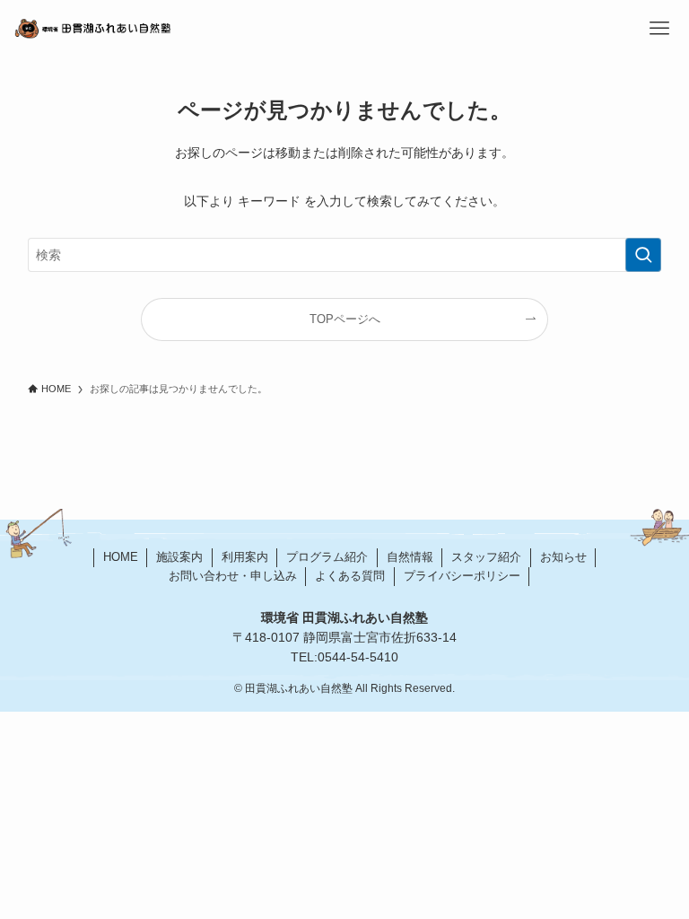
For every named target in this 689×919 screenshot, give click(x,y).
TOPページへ (345, 319)
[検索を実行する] (643, 255)
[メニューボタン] (660, 28)
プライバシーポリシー (462, 575)
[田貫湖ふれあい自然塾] (229, 28)
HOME (120, 557)
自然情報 (410, 557)
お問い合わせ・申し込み (233, 575)
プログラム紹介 (327, 557)
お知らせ (563, 557)
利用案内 (245, 557)
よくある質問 (350, 575)
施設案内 (179, 557)
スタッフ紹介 (486, 557)
